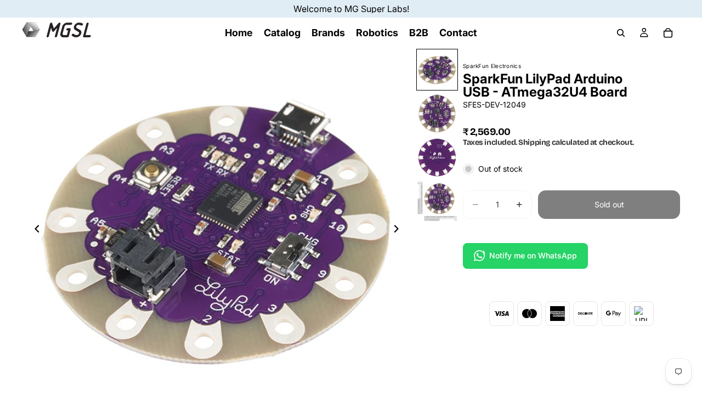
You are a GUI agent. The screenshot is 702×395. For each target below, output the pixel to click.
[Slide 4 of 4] (437, 201)
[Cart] (668, 33)
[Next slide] (399, 230)
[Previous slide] (34, 230)
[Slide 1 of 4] (437, 69)
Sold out (609, 204)
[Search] (621, 33)
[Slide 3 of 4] (437, 157)
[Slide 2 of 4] (437, 113)
